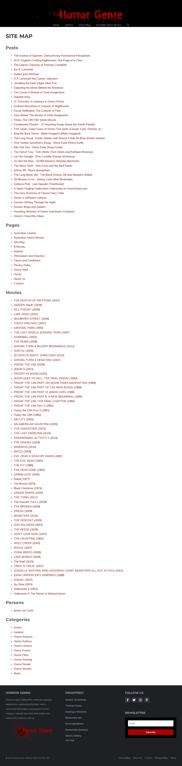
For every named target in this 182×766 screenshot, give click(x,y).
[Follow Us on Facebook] (127, 699)
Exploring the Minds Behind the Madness (38, 87)
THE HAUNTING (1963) (29, 538)
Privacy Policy (22, 265)
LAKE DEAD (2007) (26, 314)
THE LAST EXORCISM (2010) (32, 433)
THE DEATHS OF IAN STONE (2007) (37, 300)
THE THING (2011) (26, 497)
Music (17, 673)
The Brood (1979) (24, 483)
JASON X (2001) (24, 369)
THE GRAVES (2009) (27, 442)
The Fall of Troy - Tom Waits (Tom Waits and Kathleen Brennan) (53, 152)
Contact (19, 283)
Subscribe (150, 732)
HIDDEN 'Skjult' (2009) (28, 305)
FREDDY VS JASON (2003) (30, 373)
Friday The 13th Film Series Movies (35, 120)
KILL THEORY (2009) (27, 309)
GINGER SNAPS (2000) (28, 492)
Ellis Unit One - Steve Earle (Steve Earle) (38, 147)
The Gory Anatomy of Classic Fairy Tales (39, 193)
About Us (19, 279)
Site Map (19, 242)
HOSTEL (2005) (23, 350)
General (18, 632)
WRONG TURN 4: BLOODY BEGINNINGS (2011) (44, 346)
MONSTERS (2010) (26, 515)
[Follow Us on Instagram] (140, 699)
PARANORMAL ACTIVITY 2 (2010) (36, 438)
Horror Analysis (23, 636)
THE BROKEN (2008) (27, 506)
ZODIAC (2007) (23, 579)
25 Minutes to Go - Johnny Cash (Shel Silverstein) (43, 179)
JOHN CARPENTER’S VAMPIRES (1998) (39, 575)
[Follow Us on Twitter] (134, 699)
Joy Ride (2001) (23, 584)
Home (56, 24)
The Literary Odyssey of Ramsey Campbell (40, 65)
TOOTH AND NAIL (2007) (30, 323)
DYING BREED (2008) (27, 552)
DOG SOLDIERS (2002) (28, 524)
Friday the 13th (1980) (27, 415)
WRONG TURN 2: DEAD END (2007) (37, 360)
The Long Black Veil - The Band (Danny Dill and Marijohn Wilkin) (53, 174)
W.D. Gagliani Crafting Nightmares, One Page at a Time (48, 60)
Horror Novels (22, 664)
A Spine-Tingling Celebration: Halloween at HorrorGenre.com (50, 188)
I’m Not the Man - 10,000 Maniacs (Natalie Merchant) (46, 161)
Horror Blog (84, 24)
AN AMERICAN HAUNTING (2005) (36, 424)
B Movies (19, 246)
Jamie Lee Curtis (24, 610)
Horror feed (21, 269)
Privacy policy (161, 758)
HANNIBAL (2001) (25, 337)
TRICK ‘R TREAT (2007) (29, 566)
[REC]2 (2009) (22, 451)
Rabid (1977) (22, 479)
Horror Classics (23, 645)
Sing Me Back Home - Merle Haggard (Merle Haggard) (47, 133)
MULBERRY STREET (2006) (31, 318)
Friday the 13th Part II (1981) (31, 410)
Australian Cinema (25, 233)
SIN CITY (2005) (24, 419)
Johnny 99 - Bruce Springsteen (32, 170)
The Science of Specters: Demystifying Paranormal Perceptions (52, 55)
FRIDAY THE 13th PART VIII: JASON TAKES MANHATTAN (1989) (55, 382)
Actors (18, 627)
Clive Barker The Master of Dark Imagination (41, 115)
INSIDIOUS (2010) (25, 447)
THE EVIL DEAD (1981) (28, 460)
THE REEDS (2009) (26, 529)
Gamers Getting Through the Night (35, 202)
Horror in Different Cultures (30, 197)
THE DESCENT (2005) (28, 520)
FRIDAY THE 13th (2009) (29, 364)
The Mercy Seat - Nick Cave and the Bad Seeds (43, 165)
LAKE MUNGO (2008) (27, 557)
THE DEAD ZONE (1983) (29, 470)
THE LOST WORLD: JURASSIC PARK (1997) (41, 332)
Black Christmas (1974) (28, 488)
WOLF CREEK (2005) (27, 543)
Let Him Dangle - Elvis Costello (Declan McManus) (44, 156)
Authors (69, 24)
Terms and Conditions (27, 260)
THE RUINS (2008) (25, 341)
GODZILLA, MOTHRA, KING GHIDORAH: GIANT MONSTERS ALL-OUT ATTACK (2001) (68, 570)
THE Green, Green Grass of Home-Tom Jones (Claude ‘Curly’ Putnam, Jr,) (58, 129)
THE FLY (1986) (23, 465)
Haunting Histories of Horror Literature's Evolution (44, 211)
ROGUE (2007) (23, 547)
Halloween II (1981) (26, 589)
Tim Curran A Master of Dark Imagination (39, 92)
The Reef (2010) (24, 561)
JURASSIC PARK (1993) (28, 327)
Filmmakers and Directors (29, 256)
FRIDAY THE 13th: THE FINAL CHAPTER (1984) (44, 401)
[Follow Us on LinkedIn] (146, 699)
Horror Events (22, 650)
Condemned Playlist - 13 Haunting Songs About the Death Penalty (54, 124)
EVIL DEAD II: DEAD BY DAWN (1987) (38, 456)
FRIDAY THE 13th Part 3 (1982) (33, 405)
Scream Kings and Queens (30, 206)
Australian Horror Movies (108, 24)
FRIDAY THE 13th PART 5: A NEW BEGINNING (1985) (48, 396)
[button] (128, 25)
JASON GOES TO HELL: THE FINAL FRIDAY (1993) (45, 378)
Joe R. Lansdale (23, 69)
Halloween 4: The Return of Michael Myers (40, 593)
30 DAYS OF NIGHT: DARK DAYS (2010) (39, 355)
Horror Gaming (23, 659)
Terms (173, 758)
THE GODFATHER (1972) (30, 428)
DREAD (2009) (23, 511)
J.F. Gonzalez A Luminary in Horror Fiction (39, 101)
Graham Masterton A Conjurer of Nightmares (41, 106)
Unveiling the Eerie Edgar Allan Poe (35, 83)
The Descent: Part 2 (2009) (30, 502)
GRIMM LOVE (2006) (27, 474)
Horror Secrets (22, 668)
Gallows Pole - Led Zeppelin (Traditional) (39, 184)
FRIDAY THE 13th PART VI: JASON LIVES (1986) (44, 392)
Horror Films (21, 655)
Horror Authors (23, 641)
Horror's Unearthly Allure (29, 216)
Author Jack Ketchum (26, 74)
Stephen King (22, 97)
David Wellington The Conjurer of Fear (37, 110)
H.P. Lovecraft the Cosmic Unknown (36, 78)
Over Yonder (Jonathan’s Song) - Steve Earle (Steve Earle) (49, 142)
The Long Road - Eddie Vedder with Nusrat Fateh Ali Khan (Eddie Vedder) (59, 138)
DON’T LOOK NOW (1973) (30, 534)
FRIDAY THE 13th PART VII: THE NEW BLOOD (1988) (48, 387)
